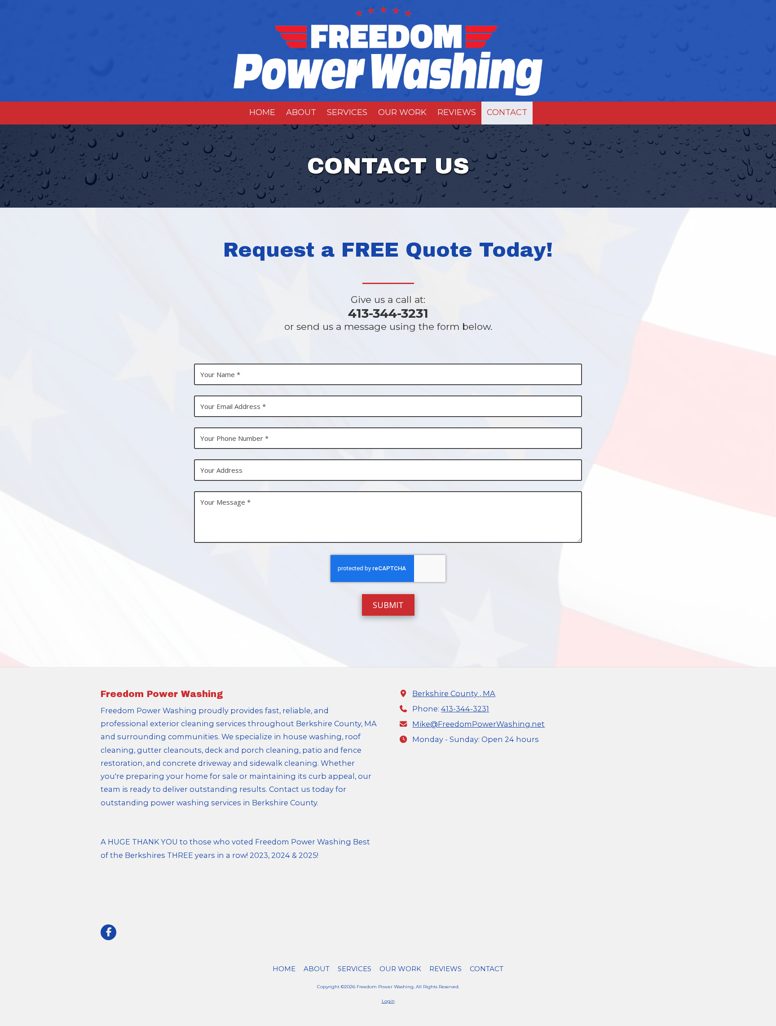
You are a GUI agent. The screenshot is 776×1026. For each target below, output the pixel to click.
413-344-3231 (465, 708)
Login (388, 1001)
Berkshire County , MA (453, 693)
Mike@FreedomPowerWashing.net (478, 724)
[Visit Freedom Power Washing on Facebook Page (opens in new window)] (108, 932)
